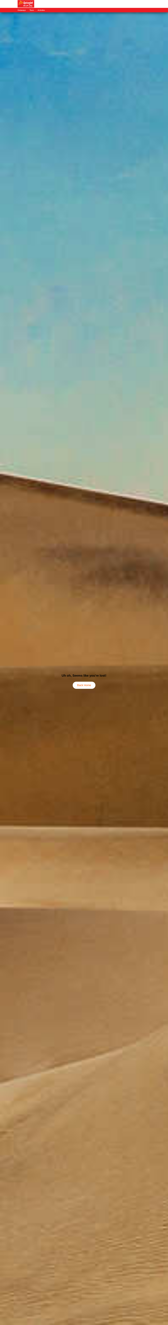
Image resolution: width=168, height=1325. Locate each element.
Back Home (84, 685)
